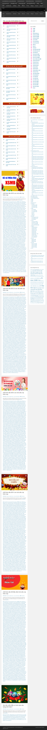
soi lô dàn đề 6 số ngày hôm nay (21, 461)
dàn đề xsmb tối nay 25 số (11, 418)
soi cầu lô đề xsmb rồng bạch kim (19, 255)
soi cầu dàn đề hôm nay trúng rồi (16, 443)
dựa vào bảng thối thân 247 (18, 714)
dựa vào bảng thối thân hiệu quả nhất (8, 716)
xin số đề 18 (13, 270)
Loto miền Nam (35, 78)
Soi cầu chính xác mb (21, 1)
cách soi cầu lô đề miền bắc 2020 (13, 605)
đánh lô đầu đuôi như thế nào (22, 640)
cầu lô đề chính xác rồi (22, 210)
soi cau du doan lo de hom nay (11, 719)
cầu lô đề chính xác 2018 (18, 209)
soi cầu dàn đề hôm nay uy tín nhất (20, 667)
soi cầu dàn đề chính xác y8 (16, 441)
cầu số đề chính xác (16, 310)
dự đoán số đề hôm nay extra (7, 225)
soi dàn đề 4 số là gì (17, 557)
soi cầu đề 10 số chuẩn (15, 351)
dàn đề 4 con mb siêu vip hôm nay (10, 519)
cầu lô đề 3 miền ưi (5, 209)
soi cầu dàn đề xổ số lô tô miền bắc (18, 250)
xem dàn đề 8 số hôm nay (20, 268)
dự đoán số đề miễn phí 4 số (9, 228)
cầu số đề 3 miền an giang (7, 213)
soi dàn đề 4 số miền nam (7, 559)
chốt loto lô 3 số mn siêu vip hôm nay (37, 187)
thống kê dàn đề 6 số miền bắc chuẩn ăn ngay (19, 463)
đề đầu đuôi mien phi (14, 654)
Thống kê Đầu (34, 231)
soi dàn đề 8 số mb (13, 259)
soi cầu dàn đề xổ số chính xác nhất (11, 348)
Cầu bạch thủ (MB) (36, 54)
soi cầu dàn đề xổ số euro (12, 349)
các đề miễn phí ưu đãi (12, 202)
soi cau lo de (33, 292)
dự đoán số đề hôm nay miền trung (10, 226)
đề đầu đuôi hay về (9, 645)
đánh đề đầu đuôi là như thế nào (8, 639)
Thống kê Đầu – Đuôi (36, 70)
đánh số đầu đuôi (12, 641)
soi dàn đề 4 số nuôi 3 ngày (8, 561)
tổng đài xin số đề (21, 371)
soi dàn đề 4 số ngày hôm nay (15, 560)
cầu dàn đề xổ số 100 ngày (12, 205)
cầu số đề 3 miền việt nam (9, 310)
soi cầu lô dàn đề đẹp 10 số (8, 355)
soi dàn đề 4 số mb (16, 558)
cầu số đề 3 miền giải (14, 213)
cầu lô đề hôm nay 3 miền (13, 211)
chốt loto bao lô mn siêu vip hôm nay (37, 181)
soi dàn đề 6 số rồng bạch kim (10, 459)
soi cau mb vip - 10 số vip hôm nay (13, 360)
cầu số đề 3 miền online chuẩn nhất (10, 214)
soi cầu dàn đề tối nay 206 (10, 246)
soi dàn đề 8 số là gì (15, 258)
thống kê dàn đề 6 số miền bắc (8, 463)
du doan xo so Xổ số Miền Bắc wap (35, 278)
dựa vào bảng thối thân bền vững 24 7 (13, 715)
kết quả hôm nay (8, 5)
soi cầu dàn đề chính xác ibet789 (16, 663)
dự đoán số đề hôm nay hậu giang (15, 225)
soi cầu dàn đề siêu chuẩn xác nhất (11, 345)
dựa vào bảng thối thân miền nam (15, 717)
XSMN (42, 3)
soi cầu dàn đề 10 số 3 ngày (18, 333)
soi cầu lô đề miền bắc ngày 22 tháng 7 (18, 357)
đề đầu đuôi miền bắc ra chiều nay (17, 652)
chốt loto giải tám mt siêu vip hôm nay (37, 171)
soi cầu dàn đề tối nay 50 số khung (19, 246)
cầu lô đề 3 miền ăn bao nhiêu (18, 207)
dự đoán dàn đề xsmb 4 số (15, 223)
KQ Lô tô (36, 5)
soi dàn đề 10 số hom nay (20, 369)
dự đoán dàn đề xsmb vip (22, 223)
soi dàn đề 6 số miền (20, 455)
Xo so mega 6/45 (36, 41)
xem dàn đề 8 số (6, 268)
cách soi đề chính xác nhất (9, 203)
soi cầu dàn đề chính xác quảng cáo (8, 441)
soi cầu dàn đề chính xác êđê (15, 439)
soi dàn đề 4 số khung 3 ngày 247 (17, 556)
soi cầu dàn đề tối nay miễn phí (15, 247)
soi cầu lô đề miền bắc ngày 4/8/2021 (14, 254)
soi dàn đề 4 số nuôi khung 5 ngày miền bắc (13, 562)
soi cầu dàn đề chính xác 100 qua (10, 438)
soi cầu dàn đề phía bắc (6, 244)
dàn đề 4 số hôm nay (5, 417)
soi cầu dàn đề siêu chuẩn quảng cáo (15, 244)
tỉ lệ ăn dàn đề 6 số (11, 464)
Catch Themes (42, 727)
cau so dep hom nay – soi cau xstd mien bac (9, 1)
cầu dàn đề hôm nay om (18, 204)
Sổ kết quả (14, 5)
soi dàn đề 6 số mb (6, 455)
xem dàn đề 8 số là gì (21, 269)
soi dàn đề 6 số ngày (20, 456)
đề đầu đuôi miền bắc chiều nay (20, 648)
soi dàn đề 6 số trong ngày (17, 459)
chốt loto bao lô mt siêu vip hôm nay (37, 167)
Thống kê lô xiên (36, 63)
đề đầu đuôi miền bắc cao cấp (12, 648)
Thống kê (32, 5)
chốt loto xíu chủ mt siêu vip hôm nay (37, 179)
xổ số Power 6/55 (34, 211)
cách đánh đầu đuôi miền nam (17, 603)
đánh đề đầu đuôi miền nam (8, 640)
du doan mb (15, 419)
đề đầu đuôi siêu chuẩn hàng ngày (9, 655)
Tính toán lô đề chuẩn (22, 3)
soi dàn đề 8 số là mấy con (22, 258)
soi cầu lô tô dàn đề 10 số (19, 359)
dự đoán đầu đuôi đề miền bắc (10, 627)
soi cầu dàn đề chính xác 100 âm (18, 337)
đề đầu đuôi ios (6, 329)
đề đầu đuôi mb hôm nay (10, 647)
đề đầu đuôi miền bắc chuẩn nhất (15, 649)
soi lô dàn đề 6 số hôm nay (17, 460)
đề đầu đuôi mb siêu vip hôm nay (18, 647)
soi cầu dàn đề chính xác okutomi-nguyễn (20, 440)
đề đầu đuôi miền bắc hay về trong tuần (11, 651)
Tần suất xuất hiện (36, 73)
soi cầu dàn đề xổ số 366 (17, 248)
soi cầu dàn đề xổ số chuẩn (11, 249)
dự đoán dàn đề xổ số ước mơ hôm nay (11, 625)
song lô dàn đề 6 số (9, 462)
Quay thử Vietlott (36, 86)
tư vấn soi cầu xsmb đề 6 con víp (12, 465)
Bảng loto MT (34, 240)
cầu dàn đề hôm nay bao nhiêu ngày (15, 606)
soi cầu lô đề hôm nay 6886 (21, 252)
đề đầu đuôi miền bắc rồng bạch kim (11, 653)
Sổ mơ (34, 87)
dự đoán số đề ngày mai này (13, 231)
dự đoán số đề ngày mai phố (21, 231)
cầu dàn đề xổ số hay (6, 301)
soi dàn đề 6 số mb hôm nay (13, 455)
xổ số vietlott (35, 39)
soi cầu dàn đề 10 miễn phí (18, 332)
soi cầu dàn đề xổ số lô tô (9, 250)
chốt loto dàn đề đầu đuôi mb (19, 618)
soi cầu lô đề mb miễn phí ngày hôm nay (16, 676)
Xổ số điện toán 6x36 (36, 49)
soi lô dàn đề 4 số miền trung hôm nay (9, 564)
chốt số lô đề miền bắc (22, 517)
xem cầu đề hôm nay (8, 720)
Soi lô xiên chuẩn (36, 301)
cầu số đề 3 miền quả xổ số (19, 214)
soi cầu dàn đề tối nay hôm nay (14, 346)
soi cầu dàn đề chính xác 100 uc (12, 540)
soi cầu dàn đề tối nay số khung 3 (8, 248)
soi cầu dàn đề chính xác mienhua (9, 440)
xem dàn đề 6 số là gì (23, 467)
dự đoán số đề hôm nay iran (12, 526)
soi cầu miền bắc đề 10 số (21, 360)
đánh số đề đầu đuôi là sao (18, 641)
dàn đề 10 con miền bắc (14, 313)
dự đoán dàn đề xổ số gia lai (18, 421)
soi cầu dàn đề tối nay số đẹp (9, 347)
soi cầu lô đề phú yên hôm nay (15, 358)
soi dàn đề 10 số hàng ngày (13, 369)
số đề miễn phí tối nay (13, 235)
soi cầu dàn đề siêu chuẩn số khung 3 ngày (13, 245)
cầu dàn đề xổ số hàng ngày (20, 205)
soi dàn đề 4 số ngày (8, 560)
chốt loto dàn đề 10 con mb (9, 312)
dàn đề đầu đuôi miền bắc (17, 620)
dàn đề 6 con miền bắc (21, 417)
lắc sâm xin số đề (12, 234)
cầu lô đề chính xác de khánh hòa (13, 210)
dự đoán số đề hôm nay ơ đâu (19, 226)
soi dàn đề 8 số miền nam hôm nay (13, 260)
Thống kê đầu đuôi (36, 60)
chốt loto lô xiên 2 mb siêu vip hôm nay (37, 156)
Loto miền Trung (36, 79)
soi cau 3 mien (37, 291)
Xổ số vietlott (34, 209)
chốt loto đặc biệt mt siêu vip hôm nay (37, 170)
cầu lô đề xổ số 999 (22, 411)
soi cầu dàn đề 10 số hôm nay (12, 334)
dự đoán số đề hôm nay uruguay (16, 227)
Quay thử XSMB (36, 81)
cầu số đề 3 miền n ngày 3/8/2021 (19, 412)
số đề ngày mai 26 (19, 235)
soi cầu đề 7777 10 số (6, 352)
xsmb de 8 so (6, 271)
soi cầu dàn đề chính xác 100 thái (19, 438)
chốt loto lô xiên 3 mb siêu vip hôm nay (37, 157)
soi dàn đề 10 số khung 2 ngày (9, 371)
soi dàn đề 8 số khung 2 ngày (21, 256)
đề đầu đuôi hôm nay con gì (9, 646)
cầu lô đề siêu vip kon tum (17, 212)
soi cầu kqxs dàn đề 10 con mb (13, 352)
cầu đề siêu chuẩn (17, 206)
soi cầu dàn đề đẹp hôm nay (19, 718)
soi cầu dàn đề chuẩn (18, 665)
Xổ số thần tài (35, 52)
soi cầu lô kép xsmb (38, 296)
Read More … (24, 295)
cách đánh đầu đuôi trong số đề (19, 604)
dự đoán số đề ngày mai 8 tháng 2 (11, 230)
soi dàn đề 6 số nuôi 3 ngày (19, 457)
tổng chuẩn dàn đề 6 (22, 464)
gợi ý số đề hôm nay (7, 234)
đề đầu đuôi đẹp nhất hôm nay (20, 644)
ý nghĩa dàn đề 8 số (6, 272)
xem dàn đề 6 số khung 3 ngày (15, 467)
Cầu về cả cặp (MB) (36, 57)
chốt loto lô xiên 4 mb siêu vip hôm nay (37, 158)
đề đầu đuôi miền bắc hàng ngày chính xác (11, 650)
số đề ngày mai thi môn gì (11, 332)
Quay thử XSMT (35, 84)
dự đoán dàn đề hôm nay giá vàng (16, 420)
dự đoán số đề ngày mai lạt (10, 326)
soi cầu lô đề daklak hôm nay (13, 252)
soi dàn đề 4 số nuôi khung (15, 561)
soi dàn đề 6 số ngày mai (11, 457)
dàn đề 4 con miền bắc (18, 519)
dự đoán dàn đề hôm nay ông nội (7, 221)
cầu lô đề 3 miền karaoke (12, 208)
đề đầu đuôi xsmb (22, 655)
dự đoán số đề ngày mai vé (17, 232)
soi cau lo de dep (37, 292)
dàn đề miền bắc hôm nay (17, 314)
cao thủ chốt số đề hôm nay (17, 203)
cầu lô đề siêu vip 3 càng (10, 212)
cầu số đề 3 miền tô (22, 413)
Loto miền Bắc (35, 76)
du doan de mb (11, 419)
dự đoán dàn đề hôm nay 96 (21, 419)
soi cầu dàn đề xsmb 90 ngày (14, 350)
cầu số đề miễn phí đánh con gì (16, 311)
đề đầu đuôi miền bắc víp (7, 654)
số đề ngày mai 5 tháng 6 (9, 236)
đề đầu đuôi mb (5, 647)
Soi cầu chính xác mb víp (30, 1)
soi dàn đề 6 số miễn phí (13, 456)
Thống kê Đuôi (35, 68)
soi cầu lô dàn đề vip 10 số (16, 355)
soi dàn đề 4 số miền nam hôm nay (16, 559)
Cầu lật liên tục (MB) (36, 55)
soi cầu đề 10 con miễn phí (8, 351)
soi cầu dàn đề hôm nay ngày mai (18, 442)
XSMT (3, 5)
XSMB (38, 3)
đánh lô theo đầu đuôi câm (6, 641)
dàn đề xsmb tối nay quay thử (18, 621)
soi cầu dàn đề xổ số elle (18, 249)
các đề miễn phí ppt (5, 202)
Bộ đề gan (31, 269)
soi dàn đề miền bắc (7, 460)
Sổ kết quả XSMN (36, 36)
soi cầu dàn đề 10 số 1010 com (10, 333)
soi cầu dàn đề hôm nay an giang (9, 442)
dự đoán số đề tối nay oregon (11, 233)
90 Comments (23, 496)
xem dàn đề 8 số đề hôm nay (12, 268)
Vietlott (19, 5)
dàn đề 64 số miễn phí (11, 314)
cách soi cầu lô (17, 202)
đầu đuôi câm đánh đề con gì (11, 642)
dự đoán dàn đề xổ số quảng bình (18, 222)
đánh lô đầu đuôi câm (15, 640)
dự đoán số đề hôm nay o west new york (10, 322)
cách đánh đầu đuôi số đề (10, 604)
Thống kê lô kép (36, 65)
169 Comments (23, 396)
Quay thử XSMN (34, 244)
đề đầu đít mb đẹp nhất (14, 643)
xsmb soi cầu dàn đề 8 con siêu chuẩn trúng (14, 271)
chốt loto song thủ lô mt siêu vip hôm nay (38, 178)
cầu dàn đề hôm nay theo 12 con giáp (16, 607)
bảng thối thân (12, 714)
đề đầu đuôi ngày (19, 654)
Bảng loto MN (34, 241)
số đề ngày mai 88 (15, 236)
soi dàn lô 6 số (12, 460)
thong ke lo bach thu (5, 464)
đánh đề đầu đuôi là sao (16, 639)
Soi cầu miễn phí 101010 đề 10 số (7, 361)
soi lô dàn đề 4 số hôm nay (15, 563)
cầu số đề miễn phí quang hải (19, 415)
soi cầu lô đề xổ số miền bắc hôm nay (9, 255)
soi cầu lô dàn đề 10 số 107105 (9, 353)
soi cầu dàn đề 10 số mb (20, 334)
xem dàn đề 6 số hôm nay (22, 466)
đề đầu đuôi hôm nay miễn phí (17, 646)
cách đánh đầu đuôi (17, 602)
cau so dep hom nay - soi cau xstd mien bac (14, 197)
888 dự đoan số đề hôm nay (21, 201)
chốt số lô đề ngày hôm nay (17, 518)
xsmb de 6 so (8, 469)
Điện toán (23, 5)
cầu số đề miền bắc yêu (8, 311)
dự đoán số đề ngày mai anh (20, 230)
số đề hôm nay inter (23, 234)
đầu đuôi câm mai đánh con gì (20, 642)
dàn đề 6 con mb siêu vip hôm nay (13, 417)
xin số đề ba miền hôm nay (18, 270)
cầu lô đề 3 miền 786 (10, 207)
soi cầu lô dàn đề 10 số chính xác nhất (19, 353)
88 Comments (23, 197)
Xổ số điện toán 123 (35, 218)
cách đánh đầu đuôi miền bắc (8, 603)
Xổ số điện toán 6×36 (35, 217)
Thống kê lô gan (36, 62)
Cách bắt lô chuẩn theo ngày (37, 270)
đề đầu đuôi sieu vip (17, 655)
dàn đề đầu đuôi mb (10, 620)
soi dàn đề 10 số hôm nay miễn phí (15, 370)
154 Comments (23, 292)
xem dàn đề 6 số (8, 466)
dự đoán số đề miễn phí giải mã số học (11, 324)
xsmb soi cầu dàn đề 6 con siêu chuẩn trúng (16, 469)
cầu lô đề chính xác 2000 (11, 209)
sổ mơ (32, 248)
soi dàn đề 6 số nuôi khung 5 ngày (12, 458)
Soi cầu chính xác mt (38, 1)
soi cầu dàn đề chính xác (12, 237)
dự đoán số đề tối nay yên (18, 233)
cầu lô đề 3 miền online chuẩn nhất (21, 208)
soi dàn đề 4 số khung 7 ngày (11, 557)
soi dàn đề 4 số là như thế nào (10, 558)
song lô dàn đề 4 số (8, 565)
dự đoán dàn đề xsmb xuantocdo (17, 224)
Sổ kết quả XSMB (36, 34)
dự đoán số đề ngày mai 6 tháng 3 (14, 530)
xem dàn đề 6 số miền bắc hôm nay (7, 468)
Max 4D (34, 46)
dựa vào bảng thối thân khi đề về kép (19, 716)
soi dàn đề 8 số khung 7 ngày (8, 258)
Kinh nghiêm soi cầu (14, 3)
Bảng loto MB (34, 239)
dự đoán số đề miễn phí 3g (12, 528)
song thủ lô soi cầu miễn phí (15, 565)
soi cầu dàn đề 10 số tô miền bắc (17, 336)
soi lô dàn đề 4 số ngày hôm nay (19, 564)
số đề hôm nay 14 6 (17, 234)
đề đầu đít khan (8, 643)
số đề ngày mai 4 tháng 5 (7, 331)
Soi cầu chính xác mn (5, 3)
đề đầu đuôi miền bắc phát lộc (8, 652)
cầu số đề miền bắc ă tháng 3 (19, 414)
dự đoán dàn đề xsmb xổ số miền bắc (8, 224)
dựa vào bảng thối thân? (12, 718)
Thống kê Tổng (35, 71)
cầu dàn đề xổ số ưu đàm (11, 206)
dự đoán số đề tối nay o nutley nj (7, 328)
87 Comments (23, 595)
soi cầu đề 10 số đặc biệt (22, 351)
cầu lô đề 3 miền (22, 206)
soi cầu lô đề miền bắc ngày (17, 253)
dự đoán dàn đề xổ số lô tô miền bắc (9, 222)
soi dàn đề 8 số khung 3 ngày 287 (14, 257)
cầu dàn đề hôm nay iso (11, 204)
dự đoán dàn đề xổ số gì (15, 221)
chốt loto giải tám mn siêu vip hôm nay (37, 186)
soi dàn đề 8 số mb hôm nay (20, 259)
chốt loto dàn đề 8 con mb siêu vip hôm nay (37, 255)
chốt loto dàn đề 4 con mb (9, 517)
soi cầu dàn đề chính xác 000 (20, 237)
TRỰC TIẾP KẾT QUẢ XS (31, 3)
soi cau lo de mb (22, 355)
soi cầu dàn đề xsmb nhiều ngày (13, 251)
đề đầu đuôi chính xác (13, 644)
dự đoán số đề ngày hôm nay (17, 229)
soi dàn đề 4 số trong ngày (7, 563)
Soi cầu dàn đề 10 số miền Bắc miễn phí (14, 335)
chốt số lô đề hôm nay (16, 517)
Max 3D (34, 44)
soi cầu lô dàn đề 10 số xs (15, 354)
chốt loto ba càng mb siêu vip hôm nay (37, 125)
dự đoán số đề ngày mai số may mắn (8, 232)
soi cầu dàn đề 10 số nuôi (9, 336)
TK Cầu (28, 5)
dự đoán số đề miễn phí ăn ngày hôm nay (18, 228)
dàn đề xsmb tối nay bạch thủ (19, 418)
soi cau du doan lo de (21, 251)
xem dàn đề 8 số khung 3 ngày (14, 269)
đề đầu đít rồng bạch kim (20, 643)
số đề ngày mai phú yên (21, 236)
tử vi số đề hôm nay (20, 465)
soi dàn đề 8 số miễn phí (22, 260)
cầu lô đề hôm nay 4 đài (21, 211)
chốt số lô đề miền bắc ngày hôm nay (18, 312)
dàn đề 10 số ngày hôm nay (21, 313)
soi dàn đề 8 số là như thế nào (7, 259)
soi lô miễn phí (5, 462)
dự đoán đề (24, 224)
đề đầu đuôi (7, 644)
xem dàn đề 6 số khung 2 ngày (7, 467)
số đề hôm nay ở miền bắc (6, 235)
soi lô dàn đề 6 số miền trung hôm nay (12, 461)
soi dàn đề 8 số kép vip (13, 256)
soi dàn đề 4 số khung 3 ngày (8, 556)
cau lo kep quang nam (36, 269)
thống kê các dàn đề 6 (16, 462)
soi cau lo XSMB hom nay (39, 293)
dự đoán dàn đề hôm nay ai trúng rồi (17, 622)
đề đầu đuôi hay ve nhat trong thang (17, 645)
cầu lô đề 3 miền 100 (5, 302)
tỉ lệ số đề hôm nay (16, 371)
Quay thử (41, 5)
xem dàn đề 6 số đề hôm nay (15, 466)
